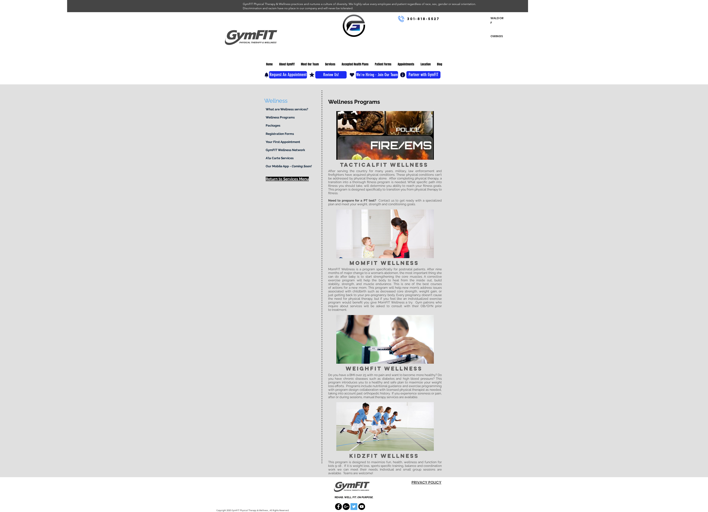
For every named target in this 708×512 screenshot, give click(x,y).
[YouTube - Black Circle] (361, 506)
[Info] (402, 74)
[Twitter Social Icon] (353, 506)
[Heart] (352, 74)
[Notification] (266, 74)
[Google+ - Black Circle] (346, 506)
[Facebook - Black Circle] (338, 506)
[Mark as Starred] (312, 74)
